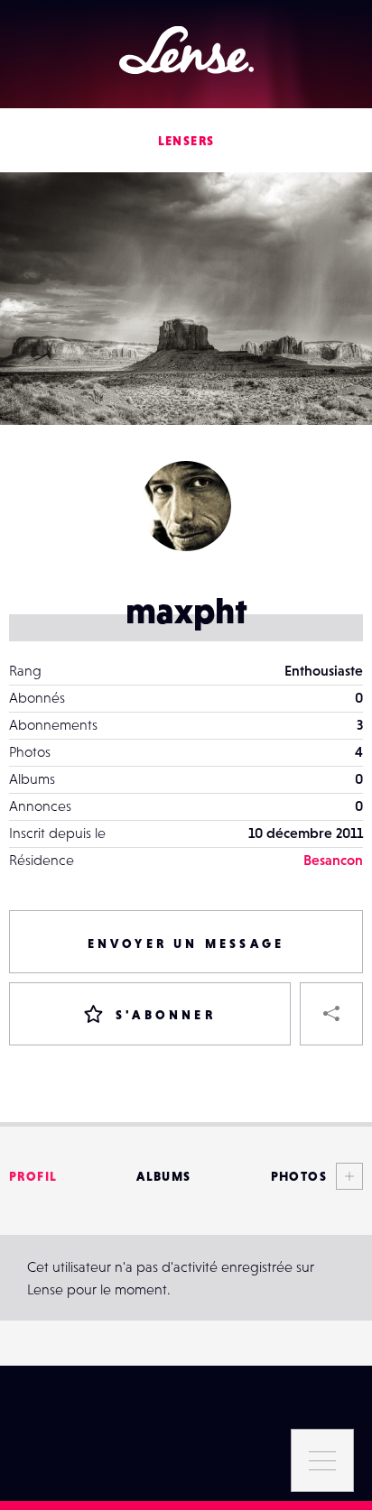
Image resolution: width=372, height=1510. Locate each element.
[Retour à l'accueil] (186, 50)
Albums (163, 1176)
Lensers (186, 141)
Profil (33, 1176)
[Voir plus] (345, 1176)
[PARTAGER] (331, 1013)
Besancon (333, 860)
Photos (299, 1176)
